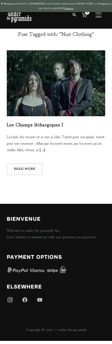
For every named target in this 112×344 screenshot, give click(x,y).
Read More (24, 169)
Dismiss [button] (68, 8)
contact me (39, 237)
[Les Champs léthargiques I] (56, 53)
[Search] (74, 14)
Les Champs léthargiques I (35, 125)
